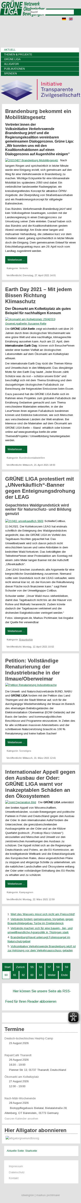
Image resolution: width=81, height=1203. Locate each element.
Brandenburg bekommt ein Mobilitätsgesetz (38, 114)
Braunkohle (26, 639)
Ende (64, 975)
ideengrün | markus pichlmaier (40, 1195)
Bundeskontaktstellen (32, 457)
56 (40, 967)
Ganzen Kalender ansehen (21, 1118)
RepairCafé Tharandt (18, 1055)
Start (7, 967)
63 (31, 975)
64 (40, 975)
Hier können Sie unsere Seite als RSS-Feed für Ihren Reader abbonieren (38, 996)
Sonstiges (25, 751)
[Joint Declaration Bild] (21, 802)
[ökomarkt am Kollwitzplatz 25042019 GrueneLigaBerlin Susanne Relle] (40, 323)
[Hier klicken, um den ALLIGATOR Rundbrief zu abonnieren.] (41, 1138)
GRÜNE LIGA (12, 59)
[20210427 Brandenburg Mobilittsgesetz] (32, 160)
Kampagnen (26, 892)
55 (31, 967)
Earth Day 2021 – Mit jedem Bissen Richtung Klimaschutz (38, 295)
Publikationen (14, 68)
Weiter (52, 975)
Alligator (11, 64)
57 (49, 967)
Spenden (10, 73)
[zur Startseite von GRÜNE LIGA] (23, 19)
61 (14, 975)
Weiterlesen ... (16, 259)
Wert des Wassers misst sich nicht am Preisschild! (43, 914)
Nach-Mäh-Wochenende (20, 1098)
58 (57, 967)
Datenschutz (17, 1172)
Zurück (20, 967)
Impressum (16, 1166)
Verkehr (23, 268)
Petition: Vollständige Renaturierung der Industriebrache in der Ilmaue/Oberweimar (32, 670)
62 (23, 975)
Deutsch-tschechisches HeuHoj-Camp (29, 1038)
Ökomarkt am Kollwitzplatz (22, 1076)
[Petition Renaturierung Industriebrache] (32, 685)
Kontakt (13, 1178)
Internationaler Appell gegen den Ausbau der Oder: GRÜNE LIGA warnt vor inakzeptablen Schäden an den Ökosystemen (40, 784)
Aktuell (10, 49)
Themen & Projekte (18, 54)
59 (66, 967)
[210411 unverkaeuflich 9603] (24, 521)
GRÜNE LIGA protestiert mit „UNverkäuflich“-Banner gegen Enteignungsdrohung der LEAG (40, 488)
